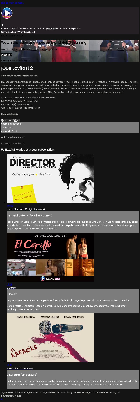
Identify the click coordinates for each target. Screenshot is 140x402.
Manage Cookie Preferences (97, 392)
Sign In (32, 32)
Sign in (77, 28)
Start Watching (65, 28)
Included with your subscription (15, 76)
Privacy (68, 392)
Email (17, 120)
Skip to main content (12, 2)
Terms (60, 392)
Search (27, 28)
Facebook (6, 120)
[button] (2, 25)
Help (54, 392)
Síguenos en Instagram (38, 392)
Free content (38, 28)
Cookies (77, 392)
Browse (5, 28)
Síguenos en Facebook (13, 392)
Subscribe (6, 54)
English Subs (16, 28)
